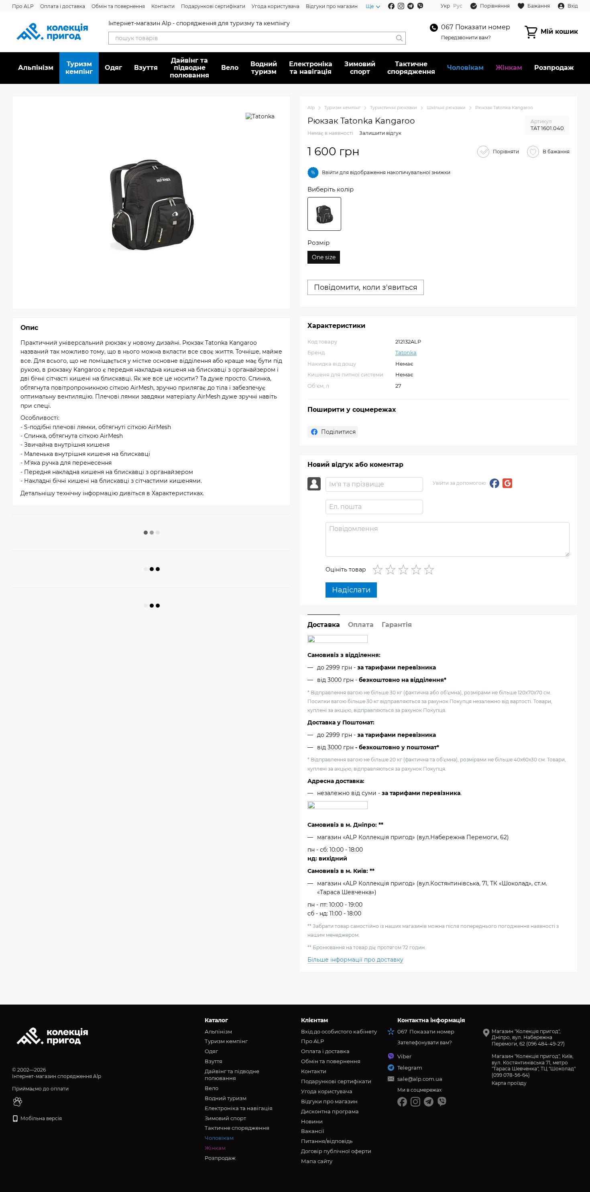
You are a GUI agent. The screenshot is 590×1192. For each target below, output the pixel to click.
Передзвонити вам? (466, 38)
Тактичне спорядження (411, 67)
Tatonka (406, 352)
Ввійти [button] (330, 172)
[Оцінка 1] (379, 569)
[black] (324, 214)
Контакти (163, 6)
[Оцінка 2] (392, 569)
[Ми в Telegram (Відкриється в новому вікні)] (410, 6)
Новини (312, 1121)
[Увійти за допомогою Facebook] (494, 483)
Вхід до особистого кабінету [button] (339, 1031)
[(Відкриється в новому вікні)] (17, 1101)
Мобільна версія (40, 1118)
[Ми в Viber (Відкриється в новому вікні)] (420, 6)
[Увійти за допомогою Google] (507, 483)
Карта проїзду (509, 1083)
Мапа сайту (316, 1161)
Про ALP (23, 6)
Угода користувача (275, 6)
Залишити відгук (380, 133)
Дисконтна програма (330, 1111)
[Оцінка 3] (405, 569)
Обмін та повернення (118, 6)
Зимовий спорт (359, 67)
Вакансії (312, 1131)
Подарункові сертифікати (213, 6)
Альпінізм (35, 67)
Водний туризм (263, 67)
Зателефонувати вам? (424, 1042)
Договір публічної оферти (336, 1151)
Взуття (146, 67)
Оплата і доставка (62, 6)
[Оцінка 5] (430, 569)
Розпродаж (554, 67)
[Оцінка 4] (417, 569)
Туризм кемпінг (79, 67)
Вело (229, 67)
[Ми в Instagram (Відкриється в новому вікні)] (401, 6)
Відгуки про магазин (332, 6)
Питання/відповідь (326, 1141)
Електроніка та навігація (310, 67)
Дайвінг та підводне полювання (189, 68)
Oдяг (113, 67)
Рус (457, 6)
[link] (332, 432)
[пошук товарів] (399, 38)
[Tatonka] (260, 116)
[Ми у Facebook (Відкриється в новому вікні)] (391, 6)
